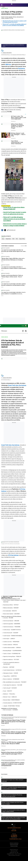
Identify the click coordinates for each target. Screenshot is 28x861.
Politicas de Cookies (14, 846)
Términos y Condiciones (14, 843)
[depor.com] (15, 4)
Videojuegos (4, 8)
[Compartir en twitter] (5, 230)
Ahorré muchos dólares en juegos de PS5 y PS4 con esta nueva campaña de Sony (13, 732)
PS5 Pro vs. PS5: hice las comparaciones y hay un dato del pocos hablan (13, 742)
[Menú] (2, 5)
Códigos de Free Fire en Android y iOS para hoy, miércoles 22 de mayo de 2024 (12, 795)
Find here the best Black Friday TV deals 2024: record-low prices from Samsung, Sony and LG (13, 721)
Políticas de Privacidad (14, 844)
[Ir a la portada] (14, 825)
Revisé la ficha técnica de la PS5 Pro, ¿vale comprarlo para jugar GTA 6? (12, 753)
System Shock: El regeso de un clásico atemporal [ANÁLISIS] (12, 780)
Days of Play (22, 238)
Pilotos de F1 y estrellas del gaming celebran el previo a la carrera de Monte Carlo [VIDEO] (14, 788)
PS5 (17, 238)
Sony (3, 238)
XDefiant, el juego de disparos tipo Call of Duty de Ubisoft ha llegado (12, 803)
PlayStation (8, 238)
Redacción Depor (7, 52)
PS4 (13, 238)
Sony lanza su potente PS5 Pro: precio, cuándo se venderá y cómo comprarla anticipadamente (12, 764)
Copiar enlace (12, 230)
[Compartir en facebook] (2, 230)
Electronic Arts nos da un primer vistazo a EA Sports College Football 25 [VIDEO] (13, 810)
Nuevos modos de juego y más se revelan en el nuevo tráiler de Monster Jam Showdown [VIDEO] (13, 818)
